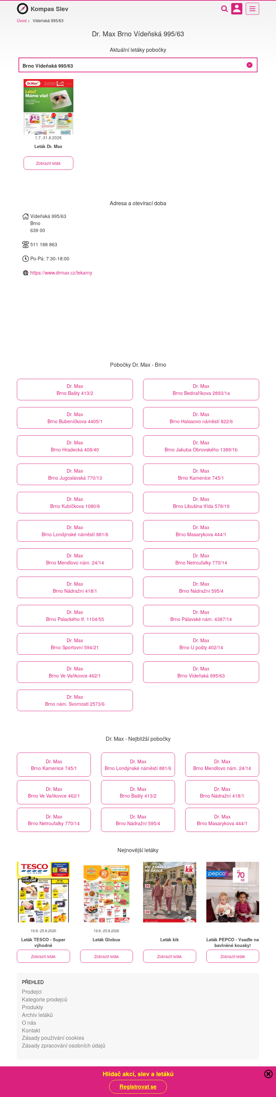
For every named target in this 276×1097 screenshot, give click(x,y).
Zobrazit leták (48, 163)
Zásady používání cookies (53, 1037)
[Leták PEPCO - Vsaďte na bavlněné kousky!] (233, 892)
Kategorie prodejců (44, 999)
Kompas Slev (49, 8)
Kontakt (31, 1030)
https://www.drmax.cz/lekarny (61, 272)
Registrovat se (138, 1086)
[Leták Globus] (106, 892)
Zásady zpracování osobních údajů (63, 1045)
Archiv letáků (37, 1015)
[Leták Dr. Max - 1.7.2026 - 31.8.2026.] (48, 107)
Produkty (32, 1007)
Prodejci (32, 991)
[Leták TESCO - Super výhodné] (43, 892)
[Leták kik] (169, 892)
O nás (29, 1022)
